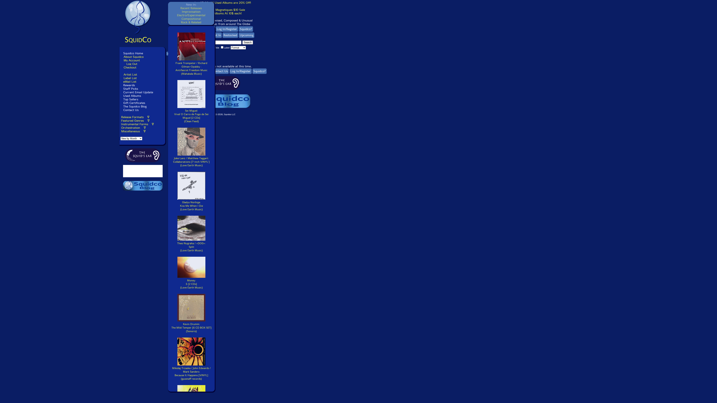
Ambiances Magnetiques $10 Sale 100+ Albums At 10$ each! (222, 11)
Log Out (131, 64)
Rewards (129, 85)
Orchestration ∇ (133, 127)
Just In (216, 35)
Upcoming (246, 35)
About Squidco (134, 57)
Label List (130, 78)
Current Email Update (137, 92)
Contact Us (130, 110)
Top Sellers (130, 99)
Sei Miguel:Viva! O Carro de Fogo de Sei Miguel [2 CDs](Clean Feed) (191, 116)
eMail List (129, 81)
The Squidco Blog (135, 106)
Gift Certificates (134, 103)
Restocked (230, 35)
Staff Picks (130, 88)
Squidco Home (133, 53)
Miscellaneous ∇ (133, 131)
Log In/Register (227, 29)
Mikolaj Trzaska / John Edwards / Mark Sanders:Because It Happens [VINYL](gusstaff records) (191, 373)
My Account (132, 60)
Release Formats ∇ (135, 117)
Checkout (130, 67)
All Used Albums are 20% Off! (230, 2)
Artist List (130, 74)
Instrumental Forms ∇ (137, 124)
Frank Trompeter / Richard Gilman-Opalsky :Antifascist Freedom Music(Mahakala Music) (191, 68)
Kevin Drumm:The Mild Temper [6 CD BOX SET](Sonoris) (191, 328)
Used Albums (132, 96)
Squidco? (246, 29)
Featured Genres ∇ (135, 120)
